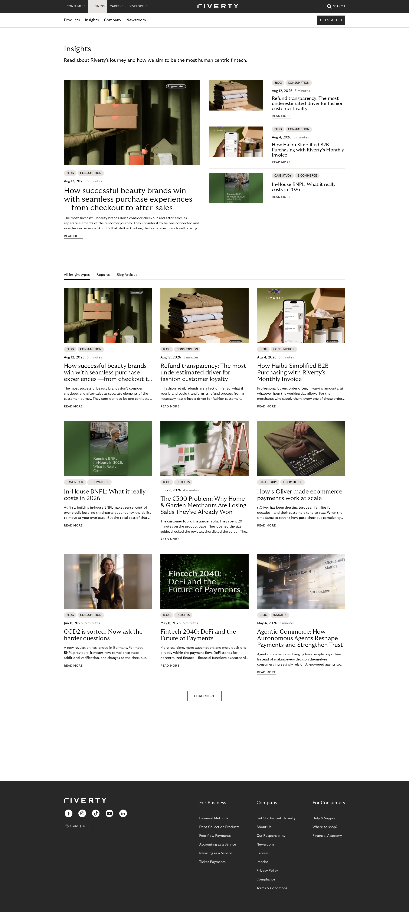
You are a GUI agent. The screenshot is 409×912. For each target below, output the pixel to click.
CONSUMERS (75, 6)
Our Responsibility (270, 835)
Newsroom (136, 20)
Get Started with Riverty (275, 818)
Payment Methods (213, 818)
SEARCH (339, 6)
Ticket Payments (212, 862)
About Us (263, 827)
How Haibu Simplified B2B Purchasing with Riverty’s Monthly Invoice (308, 149)
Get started (331, 20)
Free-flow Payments (215, 835)
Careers (262, 853)
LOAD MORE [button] (204, 696)
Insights (92, 20)
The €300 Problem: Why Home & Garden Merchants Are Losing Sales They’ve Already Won (203, 505)
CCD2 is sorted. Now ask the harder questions (103, 635)
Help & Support (325, 818)
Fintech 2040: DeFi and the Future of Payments (198, 635)
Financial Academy (327, 835)
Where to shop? (325, 827)
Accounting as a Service (217, 844)
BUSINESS (98, 6)
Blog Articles (127, 274)
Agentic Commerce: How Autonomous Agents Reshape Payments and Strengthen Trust (300, 638)
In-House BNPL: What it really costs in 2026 (304, 187)
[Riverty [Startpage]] (216, 6)
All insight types (77, 274)
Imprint (262, 862)
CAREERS (116, 6)
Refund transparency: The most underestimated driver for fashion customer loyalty (308, 103)
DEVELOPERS (137, 6)
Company (112, 20)
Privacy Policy (267, 870)
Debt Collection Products (219, 827)
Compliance (265, 879)
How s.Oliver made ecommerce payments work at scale (299, 495)
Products (72, 20)
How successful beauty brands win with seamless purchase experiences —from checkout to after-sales (128, 199)
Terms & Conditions (271, 888)
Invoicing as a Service (215, 853)
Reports (103, 274)
